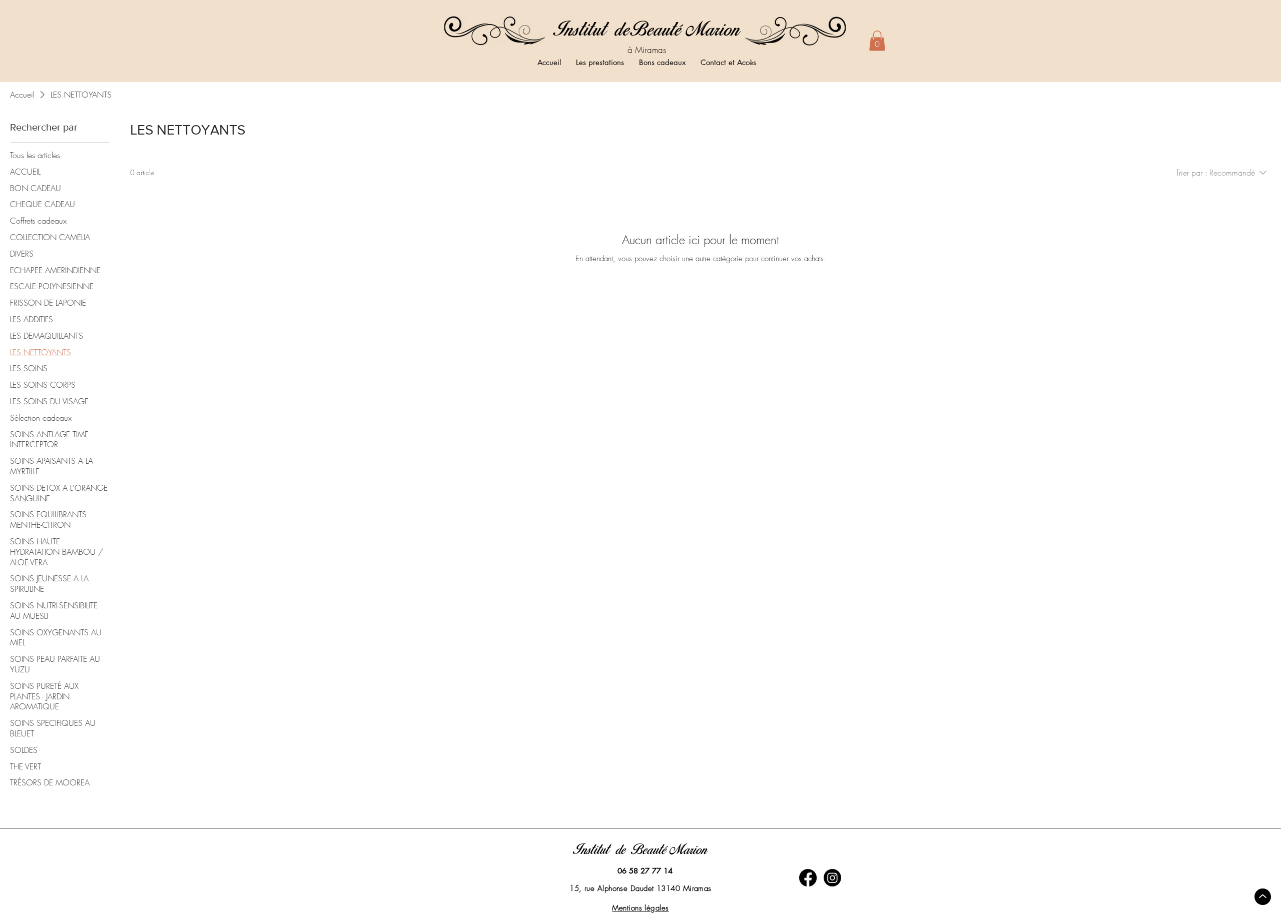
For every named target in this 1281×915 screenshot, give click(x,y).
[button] (877, 41)
